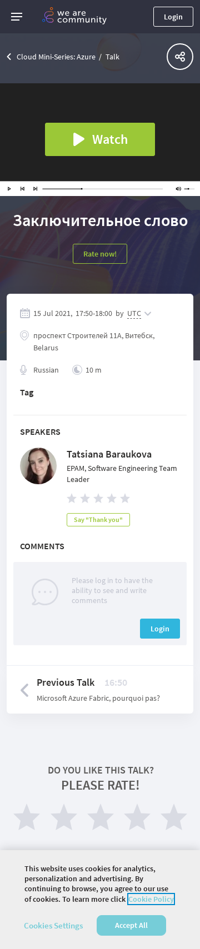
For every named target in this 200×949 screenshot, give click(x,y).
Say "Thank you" (98, 519)
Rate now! (100, 254)
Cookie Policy (151, 899)
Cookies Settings (53, 925)
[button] (16, 16)
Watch (110, 139)
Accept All (131, 925)
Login (173, 17)
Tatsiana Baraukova (109, 454)
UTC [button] (134, 313)
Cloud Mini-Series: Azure (56, 57)
